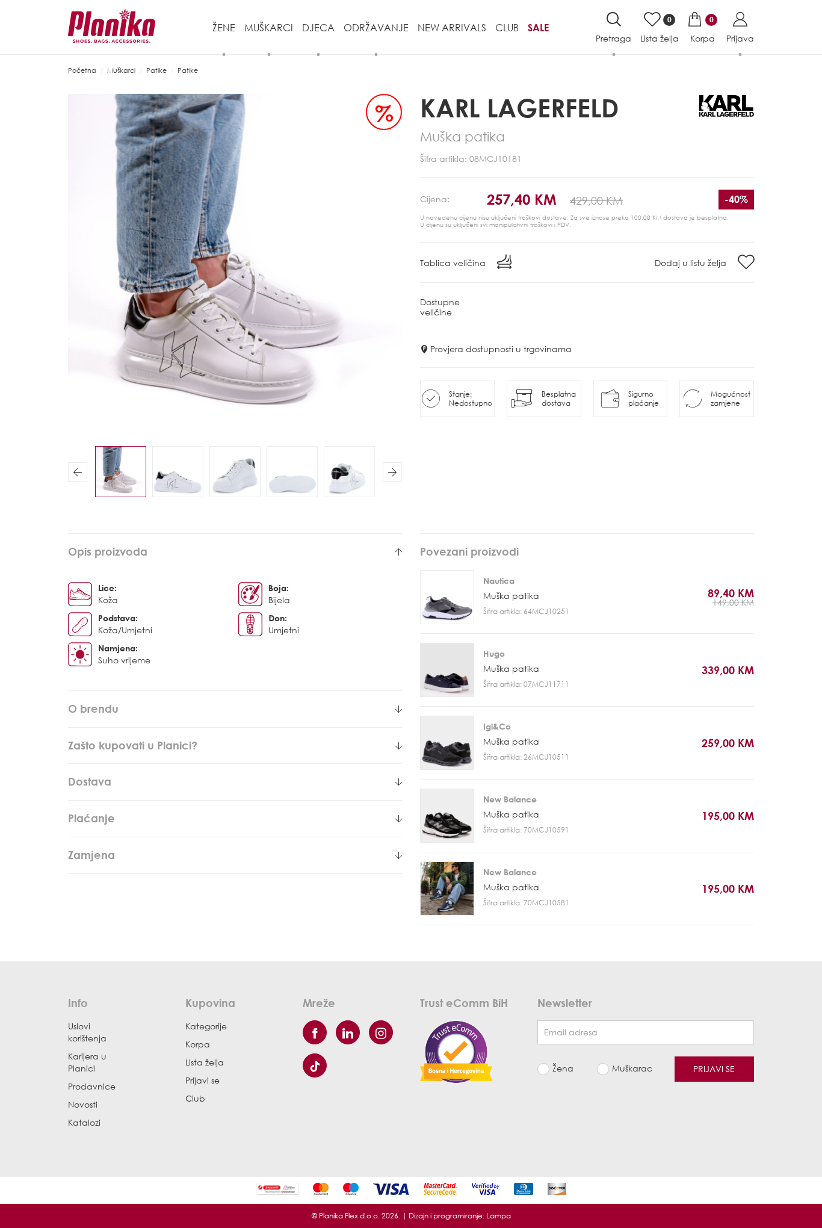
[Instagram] (381, 1032)
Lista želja (204, 1062)
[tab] (235, 552)
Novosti (82, 1104)
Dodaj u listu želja (692, 263)
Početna (82, 70)
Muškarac (632, 1068)
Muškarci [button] (268, 28)
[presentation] (77, 472)
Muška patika (511, 596)
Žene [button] (223, 28)
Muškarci (121, 70)
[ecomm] (456, 1051)
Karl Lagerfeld (519, 107)
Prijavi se (202, 1080)
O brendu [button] (93, 709)
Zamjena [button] (91, 855)
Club (507, 28)
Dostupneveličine (440, 307)
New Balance (510, 799)
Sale (538, 28)
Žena (562, 1068)
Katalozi (84, 1122)
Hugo (494, 653)
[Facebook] (315, 1032)
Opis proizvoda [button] (107, 552)
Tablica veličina (454, 263)
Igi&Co (497, 726)
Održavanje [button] (376, 28)
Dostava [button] (89, 782)
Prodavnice (92, 1086)
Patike (156, 70)
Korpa (197, 1044)
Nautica (499, 580)
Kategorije (206, 1026)
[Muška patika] (447, 597)
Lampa (498, 1215)
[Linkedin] (348, 1032)
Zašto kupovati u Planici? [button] (132, 746)
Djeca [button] (318, 28)
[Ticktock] (315, 1065)
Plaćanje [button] (91, 819)
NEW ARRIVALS (452, 28)
